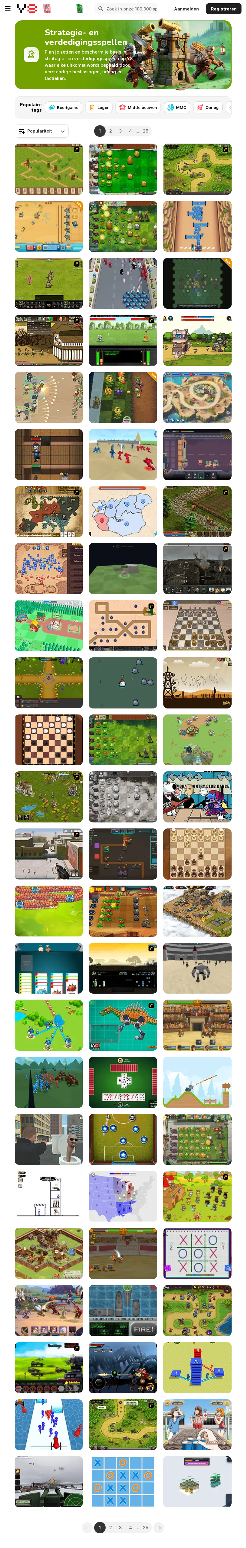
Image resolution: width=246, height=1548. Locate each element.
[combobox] (42, 131)
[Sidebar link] (8, 9)
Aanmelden (186, 8)
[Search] (99, 8)
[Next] (222, 106)
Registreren (224, 8)
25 (145, 131)
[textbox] (41, 131)
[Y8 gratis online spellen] (27, 8)
